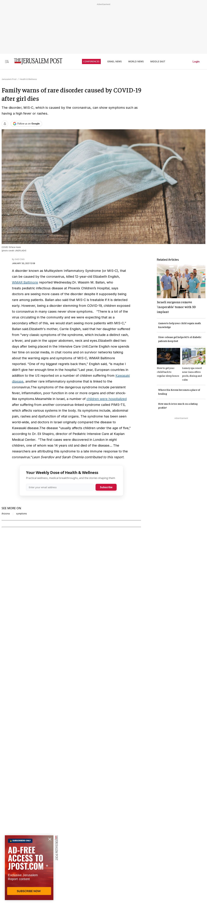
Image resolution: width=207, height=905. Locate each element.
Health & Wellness (28, 79)
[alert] (29, 867)
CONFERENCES (91, 61)
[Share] (5, 123)
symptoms (21, 513)
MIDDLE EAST (157, 61)
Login (196, 61)
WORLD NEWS (136, 61)
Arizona (6, 513)
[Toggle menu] (7, 61)
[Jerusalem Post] (36, 61)
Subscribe (106, 487)
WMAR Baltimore (25, 282)
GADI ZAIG (20, 259)
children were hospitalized (107, 399)
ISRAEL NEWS (114, 61)
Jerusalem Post (9, 79)
